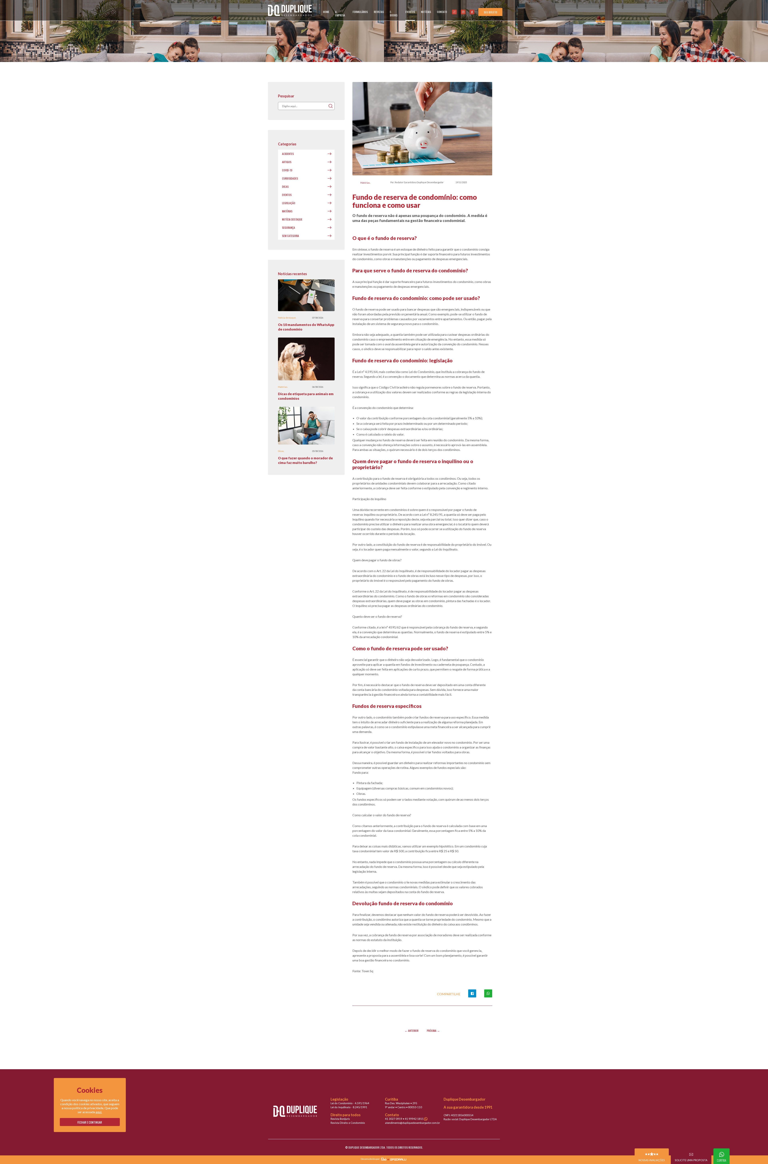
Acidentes (288, 154)
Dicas (285, 186)
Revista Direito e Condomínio (348, 1122)
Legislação (288, 203)
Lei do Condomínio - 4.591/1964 (350, 1103)
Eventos (287, 195)
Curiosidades (290, 178)
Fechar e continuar (89, 1122)
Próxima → (433, 1030)
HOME (326, 12)
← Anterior (411, 1030)
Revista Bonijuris (340, 1118)
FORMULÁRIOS (360, 12)
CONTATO (442, 12)
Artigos (286, 162)
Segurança (288, 227)
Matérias (365, 182)
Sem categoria (290, 236)
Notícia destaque (292, 219)
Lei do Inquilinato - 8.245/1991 (349, 1107)
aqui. (99, 1112)
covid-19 (287, 170)
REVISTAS (379, 12)
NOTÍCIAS (426, 12)
